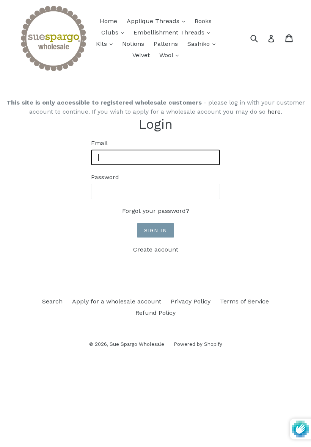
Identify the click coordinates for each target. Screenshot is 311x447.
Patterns (166, 43)
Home (108, 21)
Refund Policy (155, 312)
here (274, 111)
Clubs (114, 32)
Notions (133, 43)
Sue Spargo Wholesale (137, 344)
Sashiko (203, 43)
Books (203, 21)
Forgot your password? (155, 210)
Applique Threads (158, 21)
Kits (106, 43)
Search (52, 301)
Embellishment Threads (174, 32)
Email (99, 143)
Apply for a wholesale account (116, 301)
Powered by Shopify (198, 344)
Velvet (141, 55)
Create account (155, 249)
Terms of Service (244, 301)
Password (105, 177)
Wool (170, 55)
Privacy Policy (190, 301)
